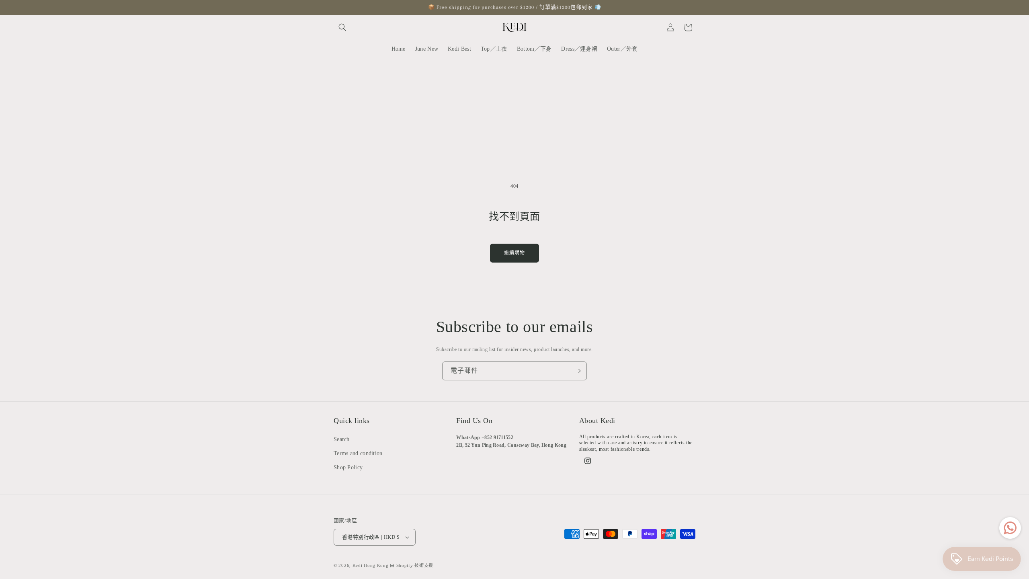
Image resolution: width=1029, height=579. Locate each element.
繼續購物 (514, 253)
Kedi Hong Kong (371, 565)
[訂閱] (577, 370)
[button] (342, 27)
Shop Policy (348, 467)
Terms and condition (358, 453)
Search (342, 439)
